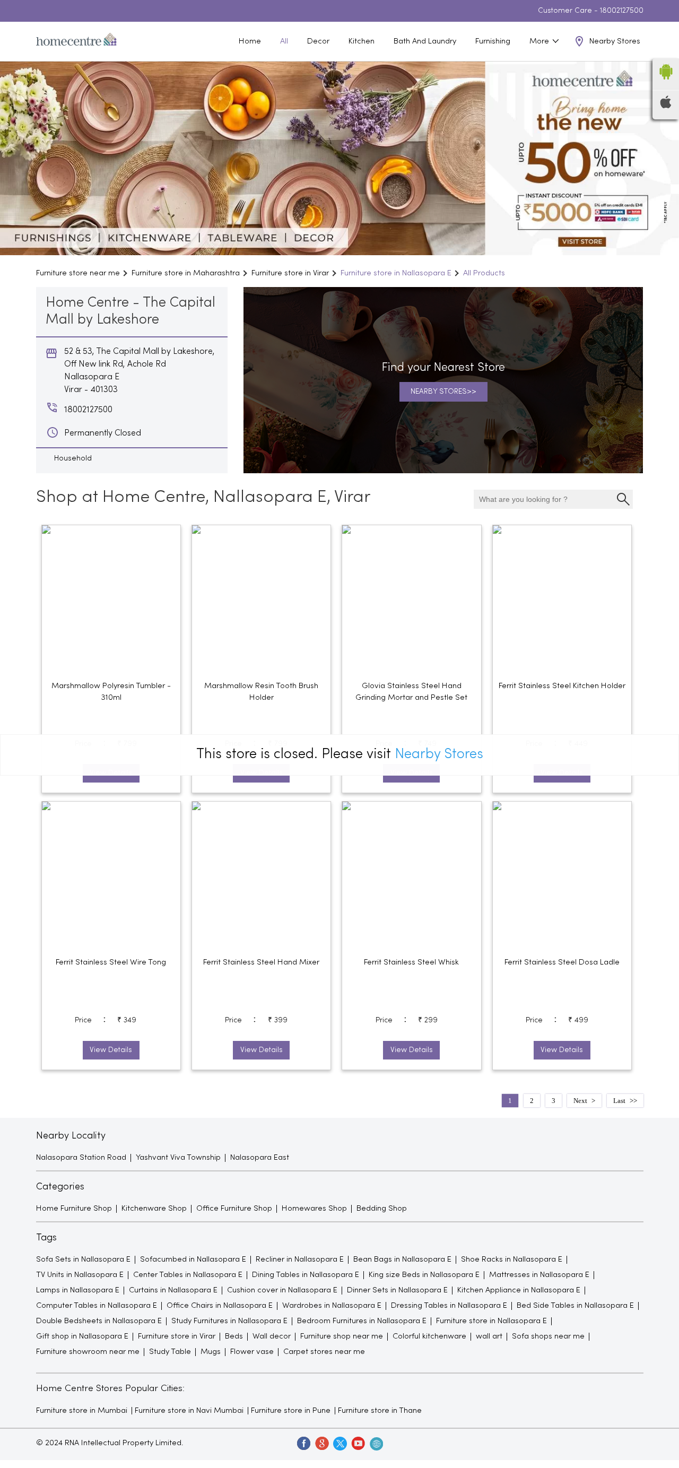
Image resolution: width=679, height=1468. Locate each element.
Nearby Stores (439, 754)
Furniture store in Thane (380, 1410)
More (540, 41)
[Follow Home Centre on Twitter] (339, 1443)
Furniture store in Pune (290, 1410)
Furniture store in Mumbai (81, 1410)
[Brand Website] (375, 1443)
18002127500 (621, 10)
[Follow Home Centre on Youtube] (357, 1443)
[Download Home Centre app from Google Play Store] (666, 82)
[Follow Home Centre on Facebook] (303, 1443)
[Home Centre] (76, 41)
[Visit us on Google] (321, 1443)
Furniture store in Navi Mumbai (189, 1410)
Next (580, 1101)
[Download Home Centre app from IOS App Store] (666, 106)
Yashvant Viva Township (178, 1157)
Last (619, 1101)
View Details (111, 1050)
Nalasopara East (259, 1157)
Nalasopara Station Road (81, 1157)
